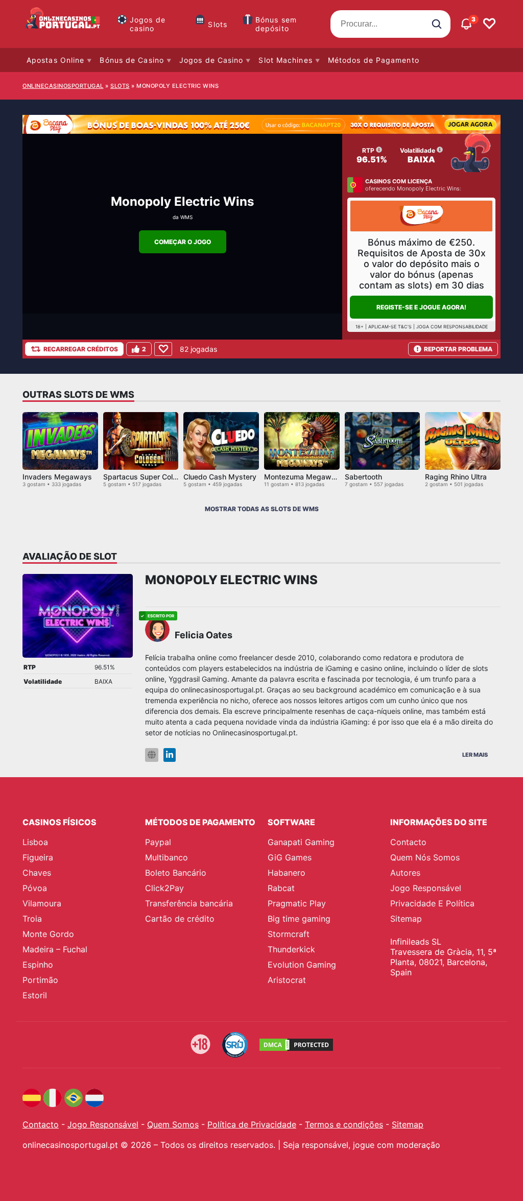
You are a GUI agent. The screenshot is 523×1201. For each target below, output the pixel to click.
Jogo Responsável (425, 888)
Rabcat (281, 888)
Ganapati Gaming (301, 842)
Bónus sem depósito (276, 24)
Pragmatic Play (297, 903)
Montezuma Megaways (304, 476)
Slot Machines (285, 60)
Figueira (37, 857)
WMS (186, 217)
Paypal (158, 842)
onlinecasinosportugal (63, 85)
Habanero (286, 873)
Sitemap (406, 919)
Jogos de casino (147, 24)
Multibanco (166, 857)
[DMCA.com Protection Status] (296, 1045)
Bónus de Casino (132, 60)
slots (120, 85)
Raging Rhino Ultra (456, 476)
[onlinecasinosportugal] (63, 24)
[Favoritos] (489, 24)
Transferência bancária (189, 903)
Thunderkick (291, 949)
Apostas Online (55, 60)
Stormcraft (289, 934)
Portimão (40, 980)
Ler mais (475, 754)
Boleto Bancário (175, 873)
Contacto (408, 842)
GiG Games (290, 857)
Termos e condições (344, 1124)
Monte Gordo (48, 934)
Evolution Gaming (302, 964)
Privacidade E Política (432, 903)
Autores (405, 873)
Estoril (34, 995)
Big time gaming (299, 919)
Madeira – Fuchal (54, 949)
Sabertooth (363, 476)
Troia (32, 919)
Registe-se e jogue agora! (421, 307)
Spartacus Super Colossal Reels (157, 476)
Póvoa (34, 888)
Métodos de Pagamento (373, 60)
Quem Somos (173, 1124)
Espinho (37, 964)
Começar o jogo (182, 242)
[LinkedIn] (169, 755)
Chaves (36, 873)
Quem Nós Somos (425, 857)
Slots (217, 24)
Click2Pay (164, 888)
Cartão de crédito (180, 919)
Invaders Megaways (57, 476)
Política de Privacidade (251, 1124)
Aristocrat (287, 980)
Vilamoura (41, 903)
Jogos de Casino (211, 60)
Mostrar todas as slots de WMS (262, 509)
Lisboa (35, 842)
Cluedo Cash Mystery (219, 476)
